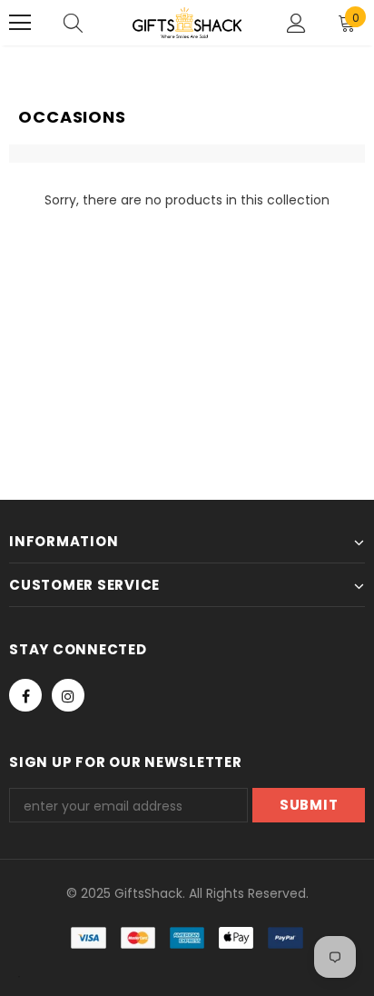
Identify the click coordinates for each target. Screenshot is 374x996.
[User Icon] (296, 23)
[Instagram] (68, 695)
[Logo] (187, 22)
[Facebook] (25, 695)
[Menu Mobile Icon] (20, 23)
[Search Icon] (73, 23)
